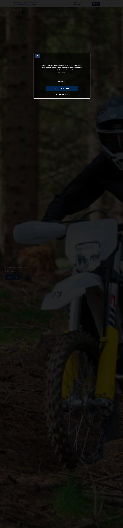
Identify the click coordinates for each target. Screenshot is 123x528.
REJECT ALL (62, 81)
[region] (62, 76)
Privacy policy (60, 72)
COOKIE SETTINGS (62, 94)
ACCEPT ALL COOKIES (62, 88)
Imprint (64, 72)
